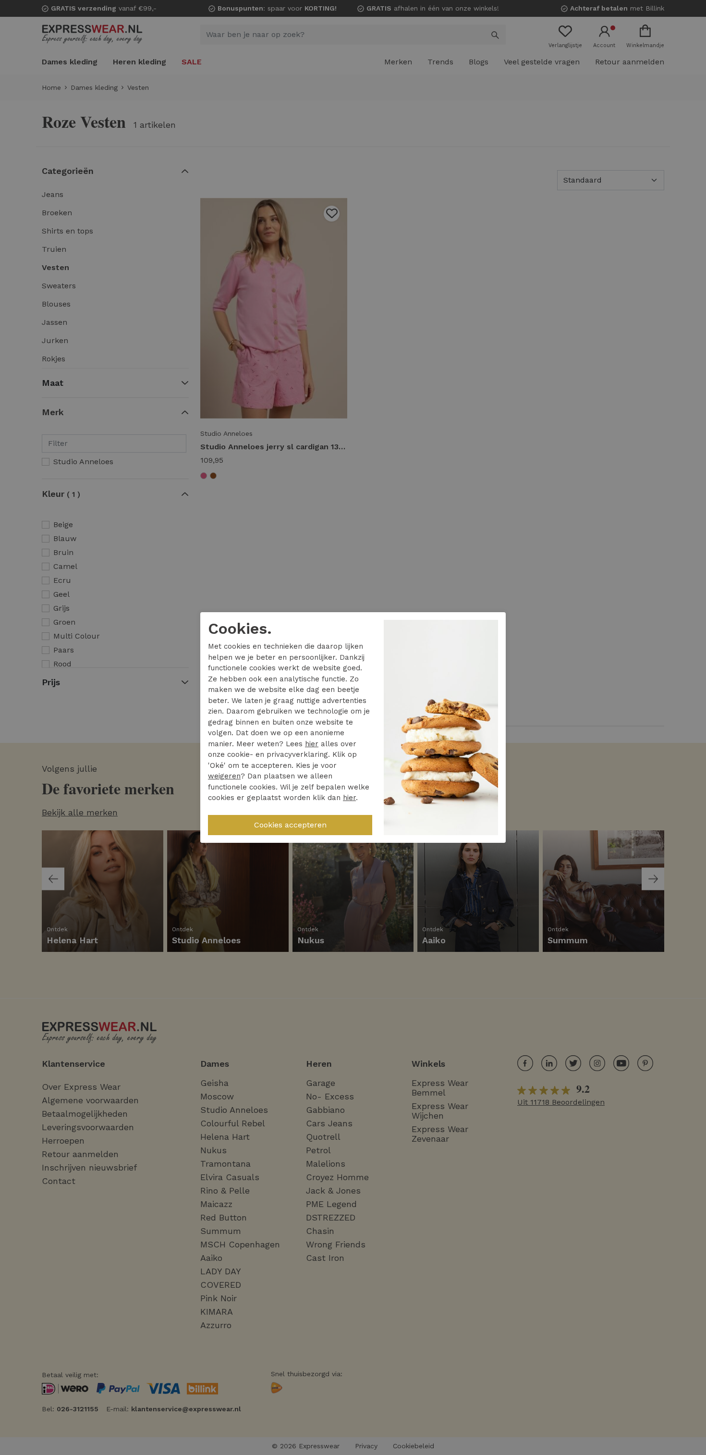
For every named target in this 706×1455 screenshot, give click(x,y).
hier (311, 744)
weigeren (224, 776)
